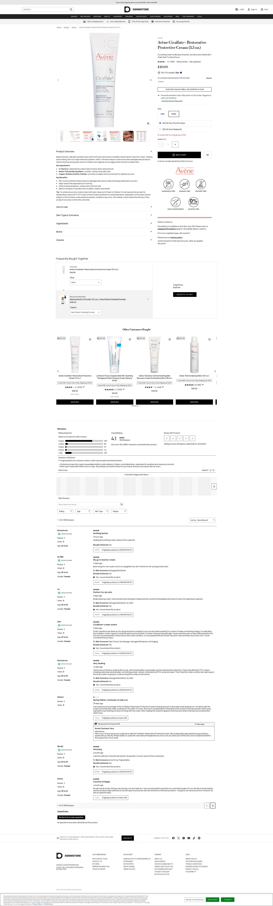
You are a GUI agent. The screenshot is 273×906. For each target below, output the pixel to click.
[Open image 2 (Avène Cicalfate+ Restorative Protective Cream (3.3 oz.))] (75, 136)
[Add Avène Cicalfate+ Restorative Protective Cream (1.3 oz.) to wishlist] (90, 339)
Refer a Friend (129, 866)
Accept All (227, 900)
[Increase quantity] (175, 144)
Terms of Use (48, 904)
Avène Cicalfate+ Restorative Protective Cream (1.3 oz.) (75, 377)
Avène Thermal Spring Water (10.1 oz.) (194, 376)
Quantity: (162, 139)
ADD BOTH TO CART (185, 294)
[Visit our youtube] (188, 838)
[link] (252, 9)
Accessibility (191, 872)
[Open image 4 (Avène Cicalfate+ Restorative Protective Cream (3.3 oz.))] (101, 136)
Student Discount (162, 872)
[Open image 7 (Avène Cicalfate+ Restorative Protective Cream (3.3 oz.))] (141, 136)
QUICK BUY (75, 402)
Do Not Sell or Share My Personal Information (69, 868)
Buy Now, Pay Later (162, 874)
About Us (158, 859)
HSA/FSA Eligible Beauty (164, 864)
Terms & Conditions (194, 864)
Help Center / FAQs (99, 859)
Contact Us (97, 861)
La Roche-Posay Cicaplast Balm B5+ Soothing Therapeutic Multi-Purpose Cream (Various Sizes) (114, 378)
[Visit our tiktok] (194, 838)
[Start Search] (71, 9)
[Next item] (215, 371)
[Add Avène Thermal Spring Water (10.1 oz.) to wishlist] (209, 339)
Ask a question (195, 62)
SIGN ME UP (127, 838)
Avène (74, 27)
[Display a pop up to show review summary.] (84, 387)
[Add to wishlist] (207, 155)
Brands (66, 27)
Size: (160, 109)
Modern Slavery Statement (197, 866)
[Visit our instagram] (183, 838)
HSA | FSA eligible (168, 72)
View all (209, 78)
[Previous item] (58, 371)
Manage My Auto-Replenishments (137, 859)
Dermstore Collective (164, 866)
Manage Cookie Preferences (67, 865)
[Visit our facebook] (173, 838)
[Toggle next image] (151, 80)
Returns (95, 864)
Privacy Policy (191, 859)
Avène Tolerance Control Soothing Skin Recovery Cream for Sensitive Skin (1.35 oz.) (154, 377)
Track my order (98, 869)
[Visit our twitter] (178, 838)
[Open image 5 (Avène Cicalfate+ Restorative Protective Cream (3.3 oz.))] (115, 136)
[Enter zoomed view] (148, 123)
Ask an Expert (160, 861)
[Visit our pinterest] (199, 838)
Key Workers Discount (164, 869)
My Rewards (128, 861)
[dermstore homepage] (136, 9)
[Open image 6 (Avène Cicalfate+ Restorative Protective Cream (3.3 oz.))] (128, 136)
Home (59, 27)
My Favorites (128, 864)
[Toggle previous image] (58, 80)
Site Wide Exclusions (194, 861)
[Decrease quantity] (161, 144)
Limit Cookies (212, 900)
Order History (129, 869)
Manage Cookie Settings (194, 900)
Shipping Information (100, 866)
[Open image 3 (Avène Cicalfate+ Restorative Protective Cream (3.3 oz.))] (88, 136)
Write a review (182, 62)
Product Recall (192, 869)
